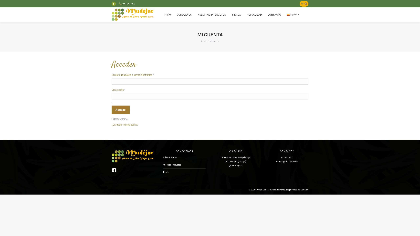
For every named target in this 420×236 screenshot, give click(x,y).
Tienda (166, 172)
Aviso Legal (262, 189)
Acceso (121, 109)
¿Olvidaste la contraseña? (125, 124)
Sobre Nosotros (170, 157)
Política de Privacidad (279, 189)
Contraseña (124, 89)
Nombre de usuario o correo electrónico (138, 74)
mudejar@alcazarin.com (287, 161)
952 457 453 (287, 157)
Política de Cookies (299, 189)
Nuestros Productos (172, 165)
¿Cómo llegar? (235, 166)
